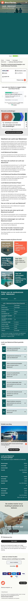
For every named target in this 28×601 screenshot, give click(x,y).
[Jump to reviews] (14, 56)
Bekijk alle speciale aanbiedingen (14, 132)
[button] (14, 349)
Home (2, 60)
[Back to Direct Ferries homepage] (8, 2)
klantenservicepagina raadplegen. (7, 596)
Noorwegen (15, 60)
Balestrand (3, 62)
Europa (8, 60)
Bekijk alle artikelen (14, 449)
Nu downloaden (14, 531)
